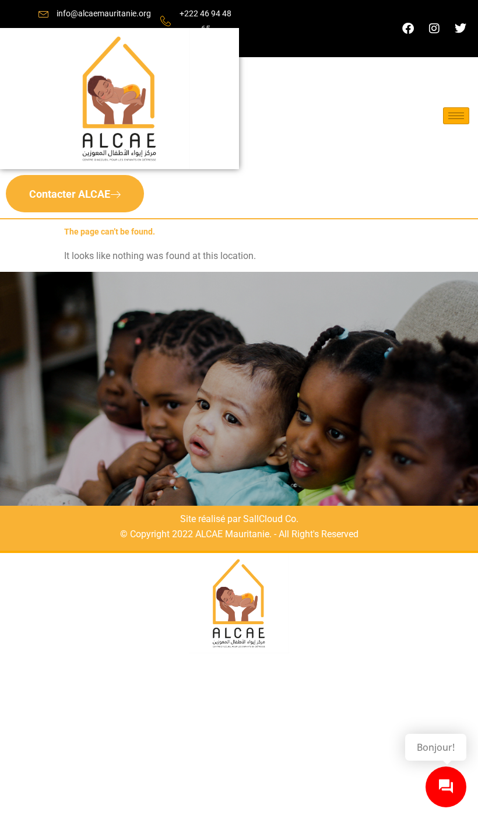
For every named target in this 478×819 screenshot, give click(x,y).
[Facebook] (408, 28)
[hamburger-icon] (456, 115)
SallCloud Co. (270, 518)
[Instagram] (434, 28)
